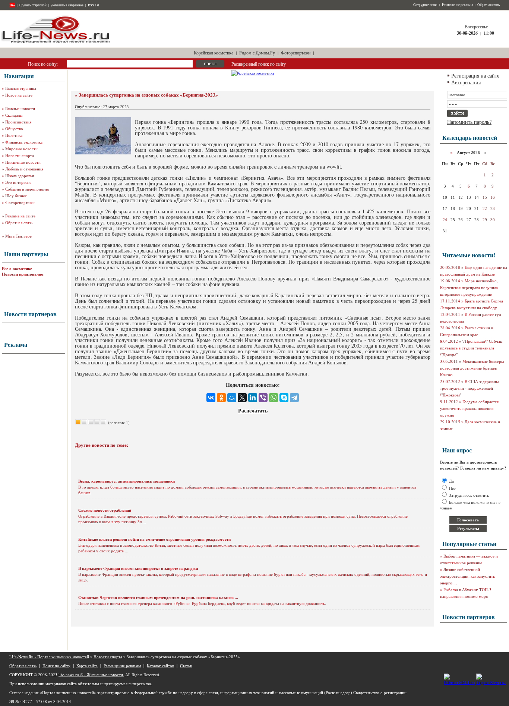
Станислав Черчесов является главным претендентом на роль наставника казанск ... (158, 597)
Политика (13, 135)
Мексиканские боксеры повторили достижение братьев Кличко (472, 367)
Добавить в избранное (67, 5)
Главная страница (20, 88)
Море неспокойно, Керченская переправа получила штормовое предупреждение (469, 287)
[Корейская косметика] (252, 73)
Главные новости (20, 108)
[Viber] (263, 397)
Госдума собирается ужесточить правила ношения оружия (469, 408)
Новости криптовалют (23, 274)
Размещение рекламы (457, 5)
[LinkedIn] (252, 397)
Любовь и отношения (24, 169)
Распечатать (253, 410)
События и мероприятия (27, 189)
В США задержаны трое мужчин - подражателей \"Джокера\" (469, 388)
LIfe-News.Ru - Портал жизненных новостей (49, 656)
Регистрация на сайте (475, 75)
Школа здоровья (19, 175)
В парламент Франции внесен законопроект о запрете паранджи (138, 568)
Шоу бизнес (16, 195)
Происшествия (18, 122)
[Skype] (283, 397)
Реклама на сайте (20, 216)
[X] (242, 397)
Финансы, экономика (23, 142)
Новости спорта (19, 155)
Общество (14, 128)
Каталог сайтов (160, 665)
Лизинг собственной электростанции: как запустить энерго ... (467, 576)
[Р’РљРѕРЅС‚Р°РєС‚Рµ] (210, 397)
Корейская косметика (213, 53)
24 (445, 219)
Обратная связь (488, 5)
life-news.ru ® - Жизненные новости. (91, 674)
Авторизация (466, 82)
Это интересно (18, 182)
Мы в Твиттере (18, 236)
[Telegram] (294, 397)
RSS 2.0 (93, 5)
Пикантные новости (23, 162)
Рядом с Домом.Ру (257, 53)
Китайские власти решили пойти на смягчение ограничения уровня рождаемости (154, 539)
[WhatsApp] (273, 397)
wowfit (333, 166)
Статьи (186, 665)
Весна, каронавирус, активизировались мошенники (126, 481)
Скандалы (13, 115)
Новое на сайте (18, 95)
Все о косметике (17, 269)
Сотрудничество (425, 5)
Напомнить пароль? (469, 121)
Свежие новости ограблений (104, 510)
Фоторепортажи (295, 53)
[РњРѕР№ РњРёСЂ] (231, 397)
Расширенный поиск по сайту (258, 64)
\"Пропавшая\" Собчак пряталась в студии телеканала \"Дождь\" (471, 347)
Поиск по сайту (56, 665)
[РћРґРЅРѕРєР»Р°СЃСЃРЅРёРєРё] (221, 397)
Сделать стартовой (33, 5)
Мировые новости (21, 148)
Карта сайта (87, 665)
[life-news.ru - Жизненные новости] (56, 42)
